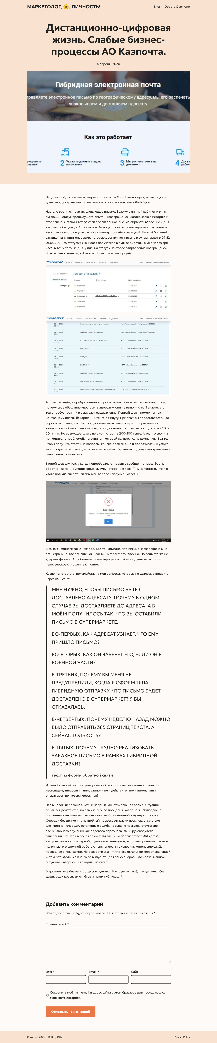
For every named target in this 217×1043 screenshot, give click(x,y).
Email (93, 972)
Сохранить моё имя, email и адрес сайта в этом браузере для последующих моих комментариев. (107, 995)
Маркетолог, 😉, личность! (63, 7)
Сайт (134, 972)
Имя (50, 972)
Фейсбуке (142, 202)
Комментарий (57, 924)
